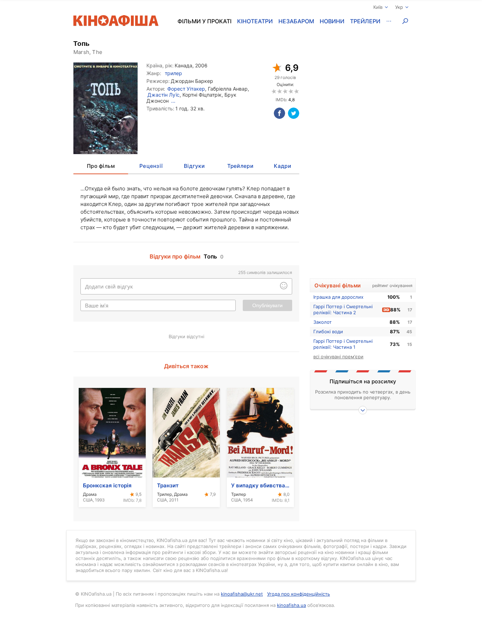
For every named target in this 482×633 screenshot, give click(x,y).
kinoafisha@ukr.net (242, 594)
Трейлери (365, 21)
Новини (332, 21)
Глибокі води (328, 331)
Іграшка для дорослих (338, 297)
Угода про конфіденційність (298, 594)
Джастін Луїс (163, 95)
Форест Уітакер (186, 89)
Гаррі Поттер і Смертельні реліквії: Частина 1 (343, 344)
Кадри (282, 166)
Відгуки (194, 166)
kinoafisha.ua (291, 605)
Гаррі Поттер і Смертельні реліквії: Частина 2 (343, 309)
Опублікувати (267, 305)
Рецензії (151, 166)
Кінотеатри (255, 21)
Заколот (322, 322)
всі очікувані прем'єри (338, 356)
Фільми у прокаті (204, 21)
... (173, 101)
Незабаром (296, 21)
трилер (173, 73)
